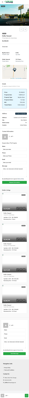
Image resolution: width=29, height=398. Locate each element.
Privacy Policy (7, 367)
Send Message (14, 353)
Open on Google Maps (21, 113)
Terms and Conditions (9, 370)
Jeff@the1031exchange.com (10, 382)
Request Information (14, 182)
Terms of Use (21, 178)
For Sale (4, 33)
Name (3, 146)
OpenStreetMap (19, 78)
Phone (4, 153)
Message (4, 166)
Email (3, 159)
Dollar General (7, 213)
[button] (14, 70)
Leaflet (12, 78)
